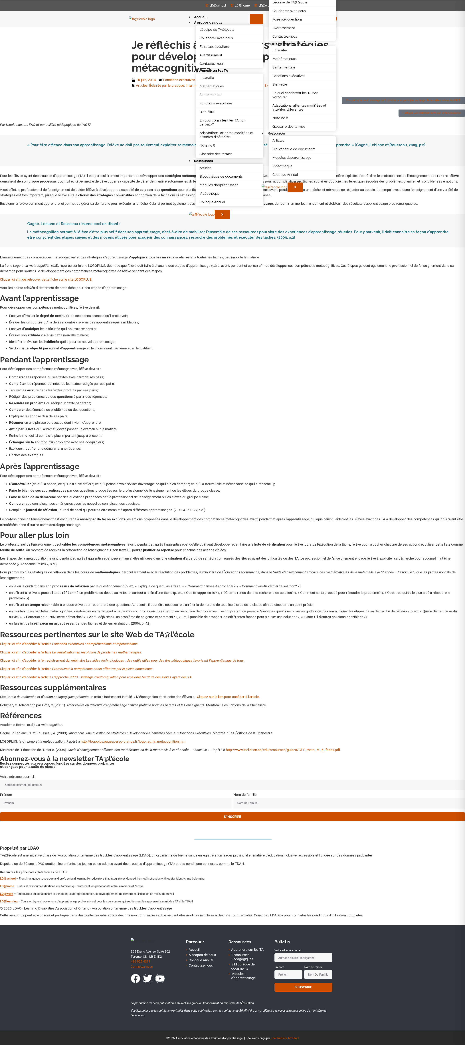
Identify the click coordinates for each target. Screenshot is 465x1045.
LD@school (8, 878)
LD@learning (9, 901)
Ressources (203, 161)
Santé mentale (211, 95)
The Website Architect (285, 1038)
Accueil (200, 17)
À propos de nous (208, 22)
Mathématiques (212, 86)
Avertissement (211, 55)
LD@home (7, 886)
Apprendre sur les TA (211, 70)
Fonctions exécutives (216, 103)
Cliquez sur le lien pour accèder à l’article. (228, 697)
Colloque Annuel (212, 202)
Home (136, 33)
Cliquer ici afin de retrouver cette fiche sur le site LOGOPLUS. (46, 279)
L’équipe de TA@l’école (217, 29)
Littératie (207, 78)
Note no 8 (207, 145)
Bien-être (207, 112)
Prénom (6, 795)
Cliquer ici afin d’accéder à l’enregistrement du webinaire (122, 660)
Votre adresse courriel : (18, 777)
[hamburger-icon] (256, 19)
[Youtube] (160, 978)
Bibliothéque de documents (221, 176)
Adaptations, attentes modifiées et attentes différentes (226, 135)
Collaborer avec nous (216, 38)
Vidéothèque (210, 193)
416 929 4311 (140, 961)
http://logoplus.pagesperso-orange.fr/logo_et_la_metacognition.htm (133, 741)
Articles (205, 168)
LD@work (6, 894)
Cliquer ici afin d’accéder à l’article (69, 644)
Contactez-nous (212, 64)
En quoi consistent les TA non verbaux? (222, 122)
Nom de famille (244, 795)
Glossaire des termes (216, 154)
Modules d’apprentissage (219, 185)
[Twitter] (147, 978)
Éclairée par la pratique (166, 85)
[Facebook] (135, 978)
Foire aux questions (215, 46)
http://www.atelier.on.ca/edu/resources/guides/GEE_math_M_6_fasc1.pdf (283, 750)
